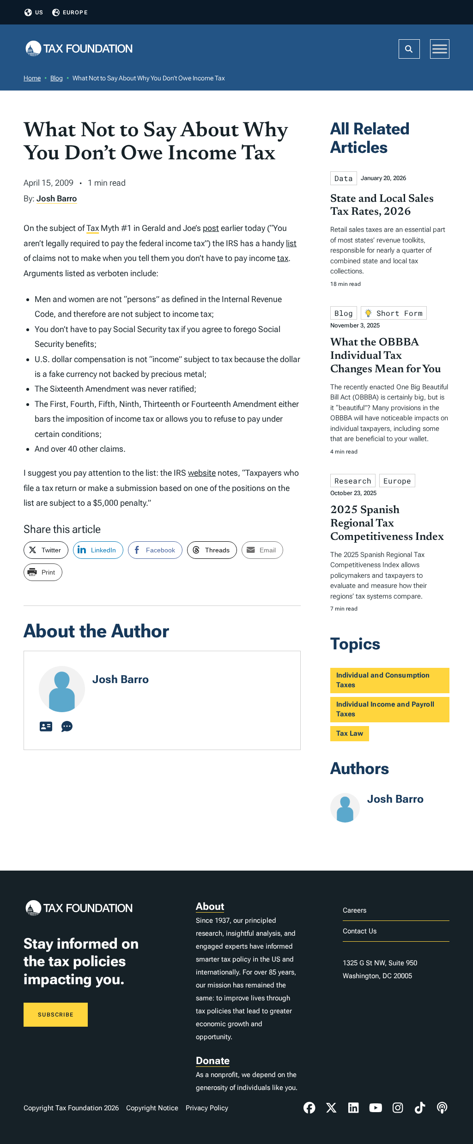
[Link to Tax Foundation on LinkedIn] (353, 1108)
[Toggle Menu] (439, 48)
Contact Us (359, 931)
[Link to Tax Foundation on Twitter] (331, 1108)
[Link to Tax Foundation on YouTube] (375, 1108)
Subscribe (55, 1014)
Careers (354, 910)
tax (282, 258)
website (202, 473)
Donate (213, 1060)
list (291, 243)
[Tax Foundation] (79, 49)
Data (343, 178)
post (211, 228)
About (210, 906)
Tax (92, 228)
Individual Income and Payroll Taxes (385, 709)
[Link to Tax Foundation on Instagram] (397, 1108)
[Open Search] (409, 49)
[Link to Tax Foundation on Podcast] (442, 1108)
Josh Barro (56, 198)
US (39, 12)
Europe (75, 12)
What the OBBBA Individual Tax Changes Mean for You (385, 356)
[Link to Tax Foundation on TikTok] (419, 1108)
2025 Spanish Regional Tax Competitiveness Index (387, 524)
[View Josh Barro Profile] (46, 726)
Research (352, 480)
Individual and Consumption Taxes (383, 680)
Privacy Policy (207, 1108)
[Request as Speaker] (67, 726)
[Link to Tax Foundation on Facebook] (309, 1108)
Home (32, 78)
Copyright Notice (152, 1108)
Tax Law (350, 733)
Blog (56, 78)
